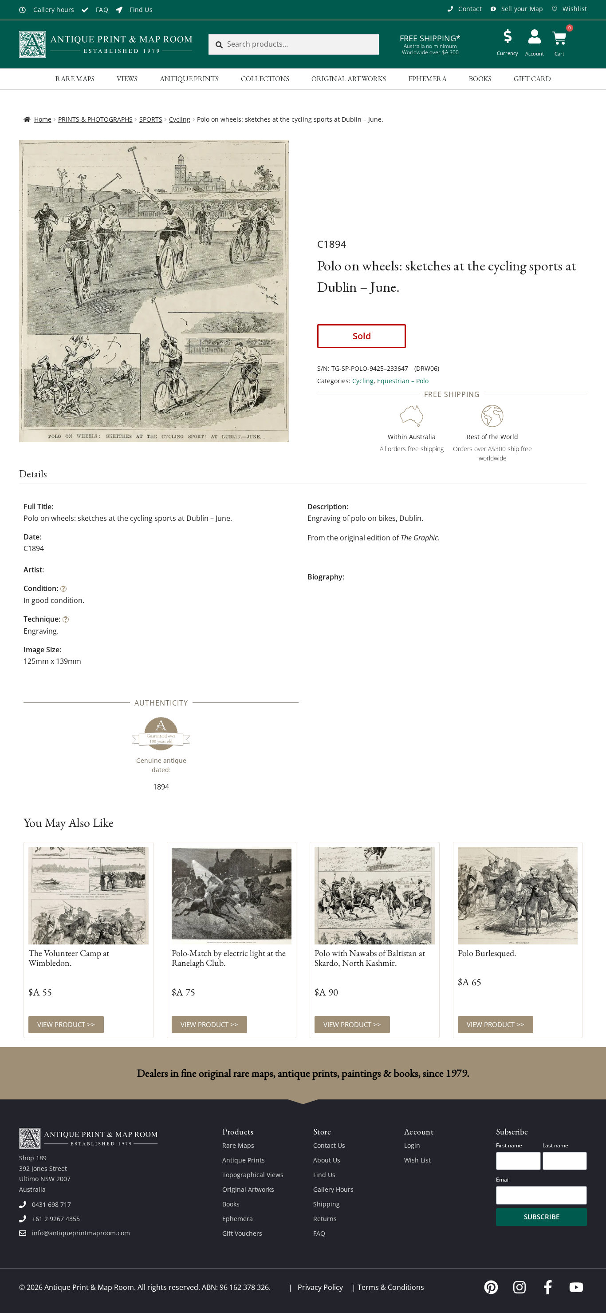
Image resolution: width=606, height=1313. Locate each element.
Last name (555, 1145)
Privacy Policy (320, 1287)
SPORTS (150, 119)
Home (42, 119)
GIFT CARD (532, 78)
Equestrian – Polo (403, 381)
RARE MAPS (74, 78)
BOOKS (480, 78)
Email (503, 1179)
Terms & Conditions (391, 1287)
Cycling (179, 119)
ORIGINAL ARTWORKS (348, 78)
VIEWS (127, 78)
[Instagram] (519, 1287)
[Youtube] (576, 1287)
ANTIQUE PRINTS (189, 78)
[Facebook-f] (548, 1287)
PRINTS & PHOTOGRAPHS (95, 119)
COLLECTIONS (265, 78)
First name (509, 1145)
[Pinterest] (491, 1287)
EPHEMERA (427, 78)
